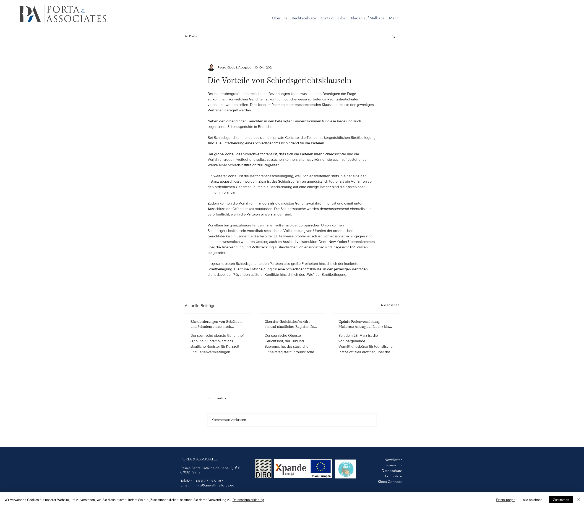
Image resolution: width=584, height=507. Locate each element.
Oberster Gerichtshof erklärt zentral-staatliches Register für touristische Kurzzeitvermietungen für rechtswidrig (289, 324)
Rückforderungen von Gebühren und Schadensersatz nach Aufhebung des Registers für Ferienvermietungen (216, 324)
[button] (303, 18)
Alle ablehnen (532, 499)
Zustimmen (561, 499)
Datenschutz (392, 470)
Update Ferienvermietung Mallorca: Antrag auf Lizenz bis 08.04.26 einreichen (364, 324)
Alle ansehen (390, 305)
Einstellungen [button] (505, 499)
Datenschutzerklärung (248, 499)
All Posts (191, 36)
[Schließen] (578, 499)
